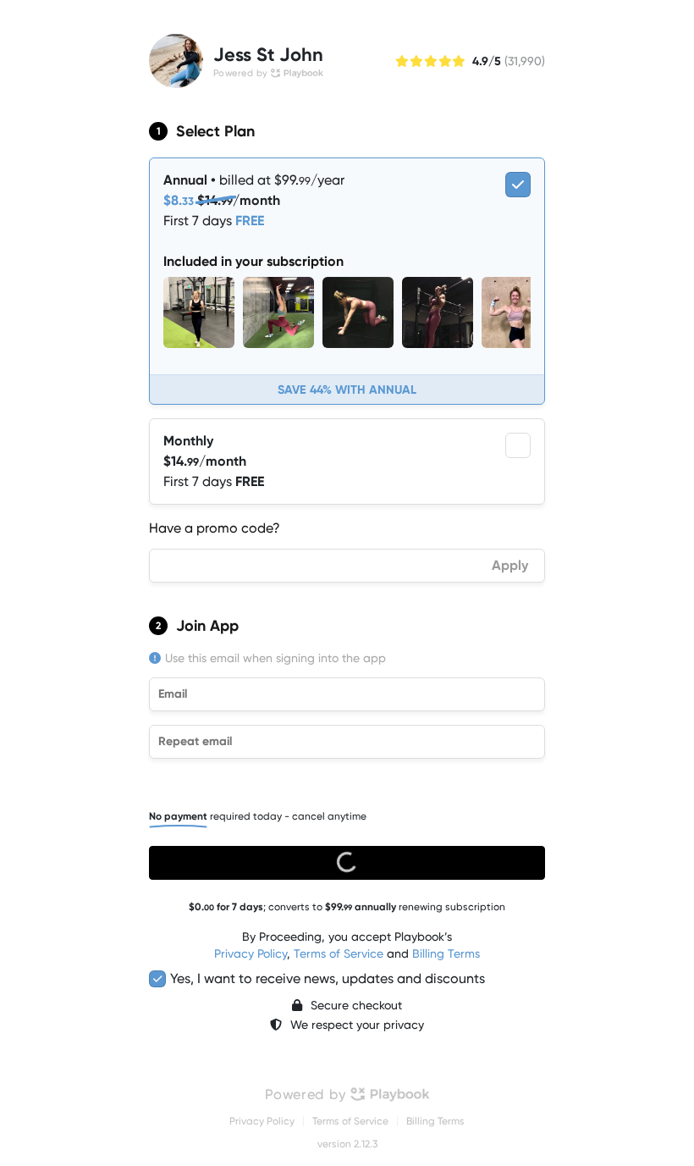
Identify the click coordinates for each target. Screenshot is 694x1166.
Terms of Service (338, 953)
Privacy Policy (250, 953)
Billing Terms (446, 953)
